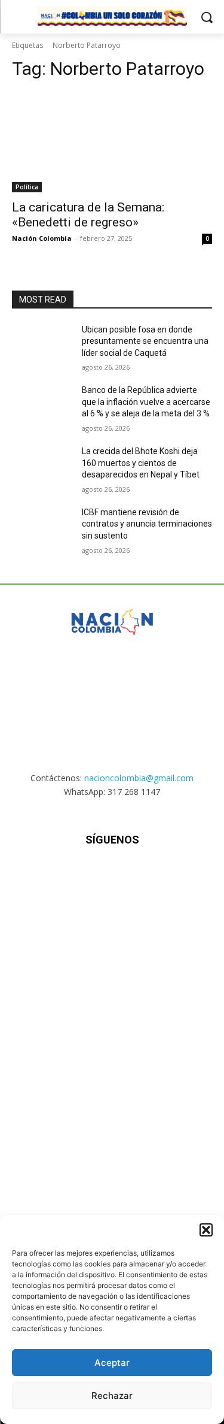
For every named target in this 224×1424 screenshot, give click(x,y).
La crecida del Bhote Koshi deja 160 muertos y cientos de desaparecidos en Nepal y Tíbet (141, 462)
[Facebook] (53, 875)
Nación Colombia (42, 238)
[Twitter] (141, 875)
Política (27, 187)
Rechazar (112, 1395)
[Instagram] (82, 875)
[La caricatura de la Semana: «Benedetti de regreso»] (112, 142)
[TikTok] (112, 875)
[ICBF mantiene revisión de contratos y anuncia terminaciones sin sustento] (42, 528)
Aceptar (112, 1362)
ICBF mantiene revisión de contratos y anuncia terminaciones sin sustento (147, 523)
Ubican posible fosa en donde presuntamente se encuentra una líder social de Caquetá (145, 341)
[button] (206, 1230)
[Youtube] (170, 875)
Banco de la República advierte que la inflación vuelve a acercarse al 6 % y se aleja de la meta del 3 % (146, 401)
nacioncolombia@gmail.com (139, 778)
